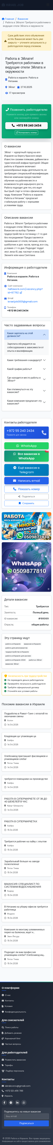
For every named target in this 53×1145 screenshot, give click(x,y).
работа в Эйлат (35, 660)
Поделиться (28, 496)
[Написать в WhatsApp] (23, 1102)
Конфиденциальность (15, 1011)
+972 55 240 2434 (28, 126)
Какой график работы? (19, 369)
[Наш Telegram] (11, 1102)
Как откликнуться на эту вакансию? (20, 391)
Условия (9, 1006)
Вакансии (23, 19)
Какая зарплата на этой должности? (20, 335)
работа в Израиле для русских (18, 656)
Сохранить (28, 503)
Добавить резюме (13, 1032)
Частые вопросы (13, 1044)
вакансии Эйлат (12, 664)
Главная (9, 19)
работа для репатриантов (16, 648)
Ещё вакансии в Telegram (28, 470)
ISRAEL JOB (15, 5)
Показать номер (28, 489)
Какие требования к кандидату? (24, 360)
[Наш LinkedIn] (17, 1102)
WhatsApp (28, 446)
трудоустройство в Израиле (17, 652)
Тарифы (9, 1065)
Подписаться (26, 1123)
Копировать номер (28, 132)
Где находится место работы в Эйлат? (24, 379)
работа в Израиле (13, 644)
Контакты (9, 1000)
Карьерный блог (12, 1038)
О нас (8, 995)
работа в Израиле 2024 (15, 660)
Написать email (28, 481)
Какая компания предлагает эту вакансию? (24, 402)
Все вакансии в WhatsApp (33, 455)
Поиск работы (11, 1027)
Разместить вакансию (15, 1059)
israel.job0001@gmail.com (23, 301)
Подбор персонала (15, 1070)
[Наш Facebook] (4, 1102)
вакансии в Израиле (32, 644)
